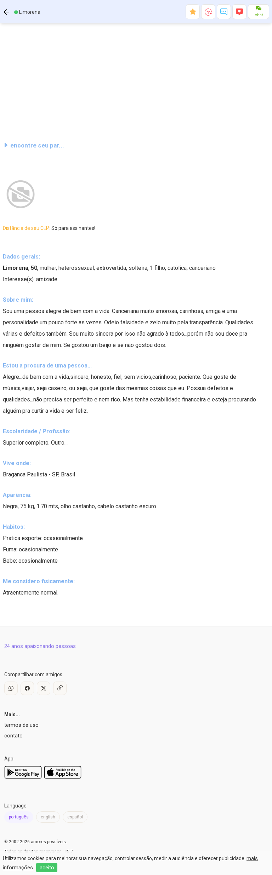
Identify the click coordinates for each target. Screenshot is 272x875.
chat (259, 15)
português (19, 817)
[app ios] (62, 777)
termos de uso (21, 725)
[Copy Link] (60, 688)
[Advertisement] (136, 79)
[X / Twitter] (43, 688)
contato (13, 735)
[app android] (23, 777)
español (75, 817)
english (48, 817)
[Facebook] (27, 688)
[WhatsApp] (11, 688)
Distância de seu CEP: (49, 228)
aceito (47, 867)
